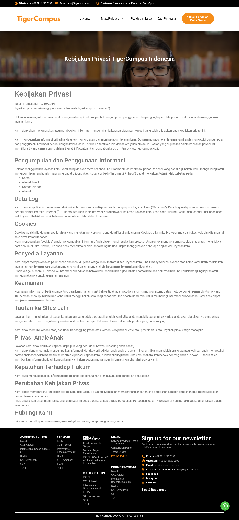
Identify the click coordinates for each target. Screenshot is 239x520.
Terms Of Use (118, 451)
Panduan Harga (141, 18)
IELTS (23, 455)
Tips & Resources (154, 489)
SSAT (23, 463)
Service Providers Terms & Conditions (124, 442)
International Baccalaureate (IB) (35, 450)
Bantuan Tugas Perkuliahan (91, 452)
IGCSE (24, 440)
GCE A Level (27, 444)
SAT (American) (28, 459)
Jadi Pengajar (167, 18)
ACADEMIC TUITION (33, 436)
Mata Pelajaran (111, 18)
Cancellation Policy (121, 447)
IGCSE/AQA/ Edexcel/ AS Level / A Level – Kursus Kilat (95, 460)
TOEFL (24, 467)
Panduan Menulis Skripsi (92, 445)
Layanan (85, 18)
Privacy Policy (119, 455)
